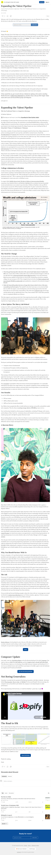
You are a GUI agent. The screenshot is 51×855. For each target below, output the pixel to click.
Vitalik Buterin (17, 128)
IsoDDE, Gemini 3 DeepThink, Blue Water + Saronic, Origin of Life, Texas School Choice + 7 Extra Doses (21, 807)
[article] (25, 799)
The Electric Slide (6, 797)
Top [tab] (2, 793)
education (21, 68)
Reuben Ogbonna (26, 50)
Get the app (32, 848)
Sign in (47, 2)
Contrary (14, 135)
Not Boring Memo (16, 660)
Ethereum (25, 128)
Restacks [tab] (10, 776)
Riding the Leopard (6, 815)
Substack (19, 852)
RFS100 (24, 682)
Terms (29, 845)
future (16, 68)
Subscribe (42, 2)
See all (3, 823)
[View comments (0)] (7, 16)
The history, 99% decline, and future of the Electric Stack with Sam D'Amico (18, 798)
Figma (9, 128)
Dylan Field (4, 128)
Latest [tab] (6, 793)
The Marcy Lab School (6, 52)
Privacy (25, 845)
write (8, 68)
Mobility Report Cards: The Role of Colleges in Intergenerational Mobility (27, 181)
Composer (43, 660)
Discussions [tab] (11, 793)
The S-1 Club (16, 682)
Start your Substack (22, 848)
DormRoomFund (5, 135)
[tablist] (7, 776)
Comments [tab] (4, 776)
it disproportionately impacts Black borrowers (24, 275)
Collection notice (35, 845)
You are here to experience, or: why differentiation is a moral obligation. (17, 817)
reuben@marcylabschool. (17, 96)
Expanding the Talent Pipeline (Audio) (30, 117)
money (27, 38)
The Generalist (8, 682)
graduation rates (38, 291)
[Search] (48, 793)
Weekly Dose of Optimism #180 (10, 805)
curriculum (6, 384)
